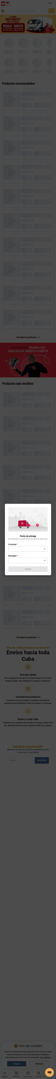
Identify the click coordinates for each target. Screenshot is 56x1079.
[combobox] (28, 549)
